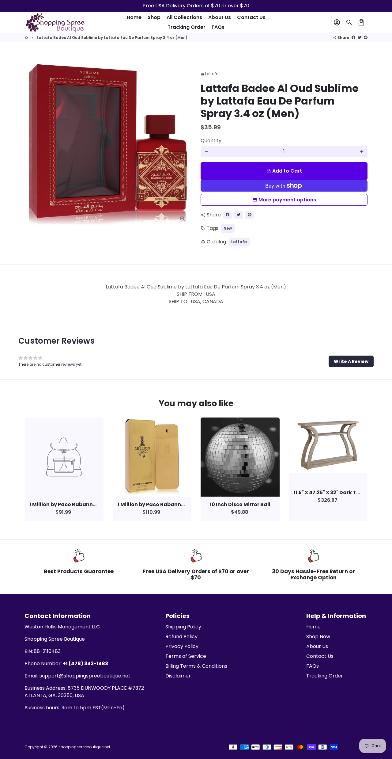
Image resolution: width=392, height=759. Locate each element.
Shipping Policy (183, 626)
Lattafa (239, 241)
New (228, 228)
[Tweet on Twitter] (359, 37)
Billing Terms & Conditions (196, 665)
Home (134, 17)
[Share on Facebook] (353, 37)
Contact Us (251, 17)
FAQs (218, 27)
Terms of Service (185, 656)
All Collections (184, 17)
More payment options (287, 199)
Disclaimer (178, 675)
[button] (351, 361)
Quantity (211, 140)
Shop (154, 17)
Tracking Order (186, 27)
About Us (219, 17)
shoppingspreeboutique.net (84, 746)
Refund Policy (181, 636)
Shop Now (318, 636)
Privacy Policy (181, 646)
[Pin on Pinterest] (366, 37)
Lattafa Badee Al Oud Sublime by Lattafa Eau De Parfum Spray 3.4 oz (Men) (112, 37)
